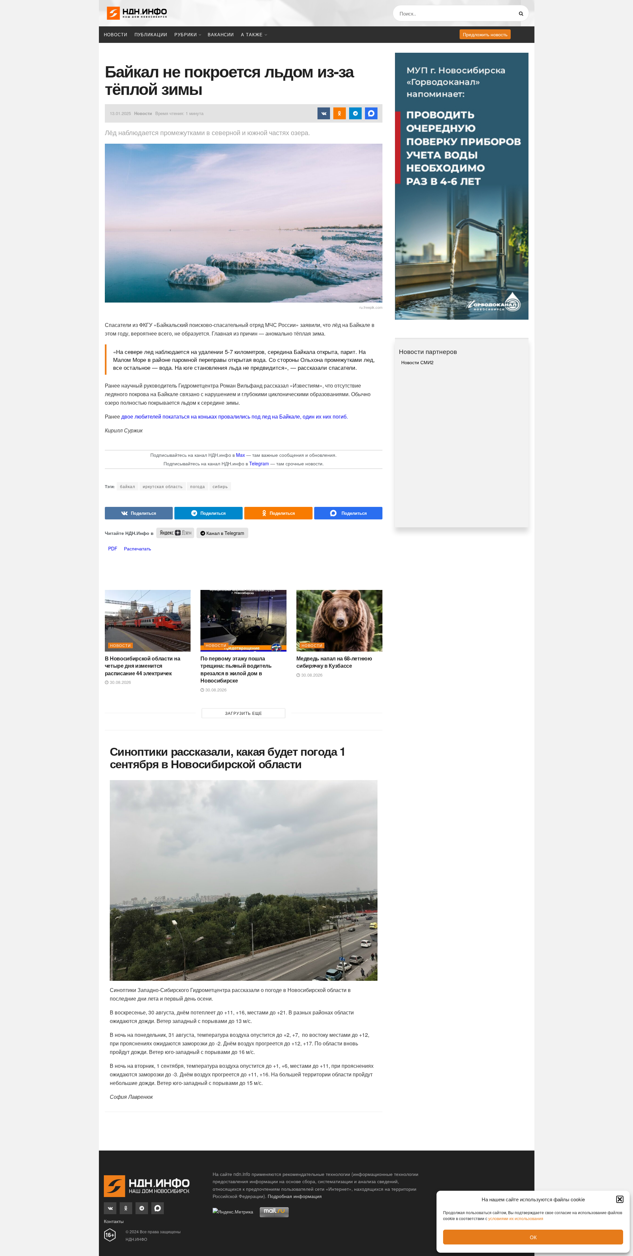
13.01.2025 (120, 113)
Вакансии (221, 34)
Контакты (114, 1221)
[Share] (139, 513)
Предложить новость (485, 34)
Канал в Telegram (224, 533)
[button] (620, 1199)
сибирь (220, 486)
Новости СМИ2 (417, 362)
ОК (533, 1237)
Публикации (151, 34)
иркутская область (163, 486)
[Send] (348, 513)
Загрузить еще (243, 713)
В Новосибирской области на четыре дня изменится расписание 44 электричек (142, 666)
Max (240, 455)
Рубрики (185, 34)
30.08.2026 (119, 682)
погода (197, 486)
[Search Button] (522, 13)
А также (252, 34)
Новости (115, 34)
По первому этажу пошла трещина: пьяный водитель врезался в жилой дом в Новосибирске (235, 669)
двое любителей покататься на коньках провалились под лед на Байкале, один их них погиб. (234, 416)
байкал (127, 486)
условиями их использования (515, 1218)
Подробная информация (295, 1196)
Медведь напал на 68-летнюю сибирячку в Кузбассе (334, 662)
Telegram (259, 463)
